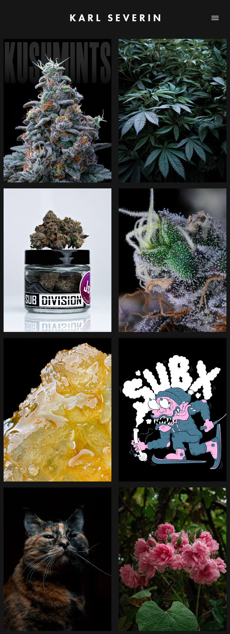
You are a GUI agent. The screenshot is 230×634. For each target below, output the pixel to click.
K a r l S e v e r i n (115, 18)
